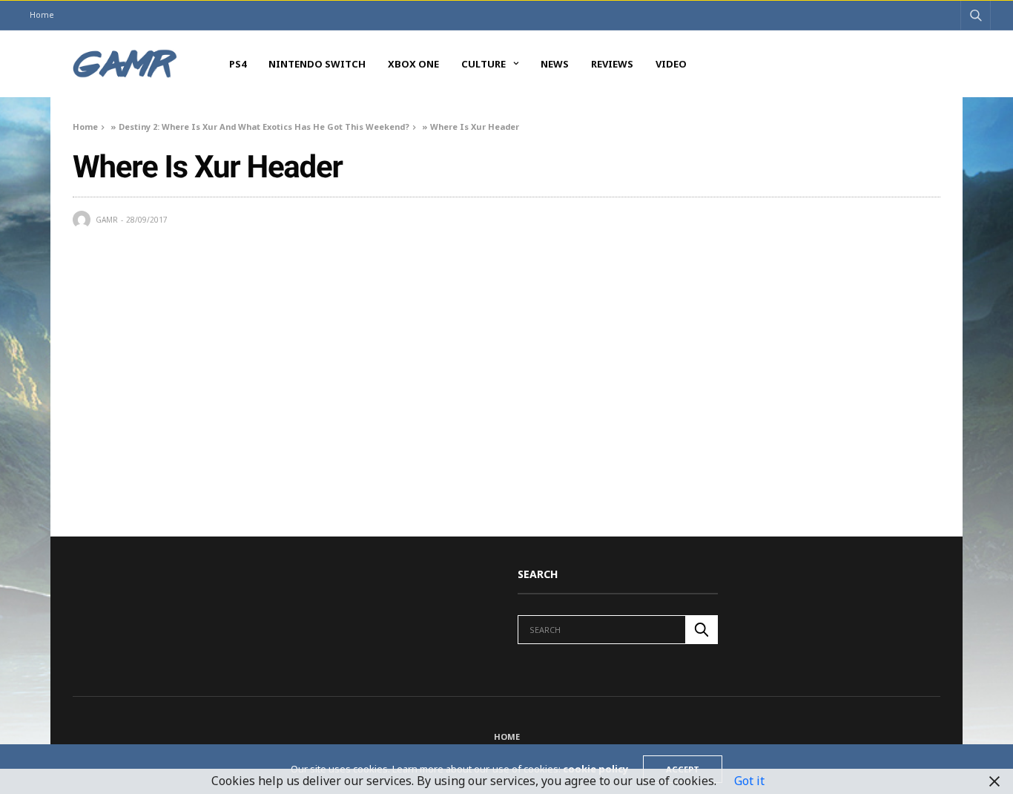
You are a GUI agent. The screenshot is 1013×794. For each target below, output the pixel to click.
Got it (749, 780)
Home (42, 14)
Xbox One (413, 63)
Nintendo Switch (317, 63)
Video (671, 63)
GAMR (107, 219)
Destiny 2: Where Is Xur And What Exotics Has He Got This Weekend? (264, 126)
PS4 (237, 63)
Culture (483, 63)
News (555, 63)
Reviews (612, 63)
